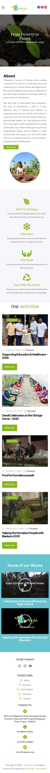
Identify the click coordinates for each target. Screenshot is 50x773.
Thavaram (29, 350)
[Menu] (5, 7)
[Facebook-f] (38, 7)
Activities (12, 320)
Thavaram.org (30, 765)
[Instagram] (42, 7)
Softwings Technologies (35, 768)
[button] (10, 147)
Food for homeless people (18, 475)
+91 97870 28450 (25, 742)
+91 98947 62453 (25, 731)
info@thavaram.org (25, 752)
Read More (9, 367)
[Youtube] (45, 7)
